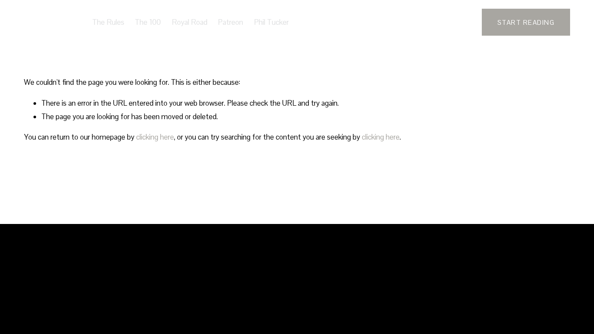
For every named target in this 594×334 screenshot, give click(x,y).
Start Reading (526, 22)
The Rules (108, 22)
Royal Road (189, 22)
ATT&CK (49, 21)
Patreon (230, 22)
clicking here (155, 137)
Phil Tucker (271, 22)
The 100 (148, 22)
